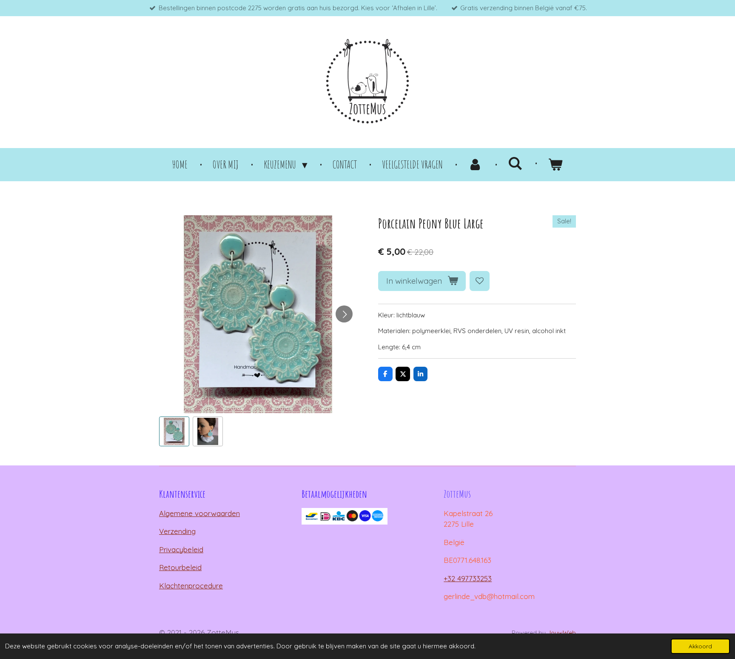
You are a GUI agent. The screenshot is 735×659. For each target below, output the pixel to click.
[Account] (475, 164)
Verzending (177, 531)
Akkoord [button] (700, 646)
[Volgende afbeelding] (344, 313)
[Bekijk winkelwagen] (555, 164)
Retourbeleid (180, 567)
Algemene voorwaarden (199, 513)
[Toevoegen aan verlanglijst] (480, 281)
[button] (174, 432)
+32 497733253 (468, 578)
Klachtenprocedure (191, 585)
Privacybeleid (181, 549)
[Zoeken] (515, 163)
